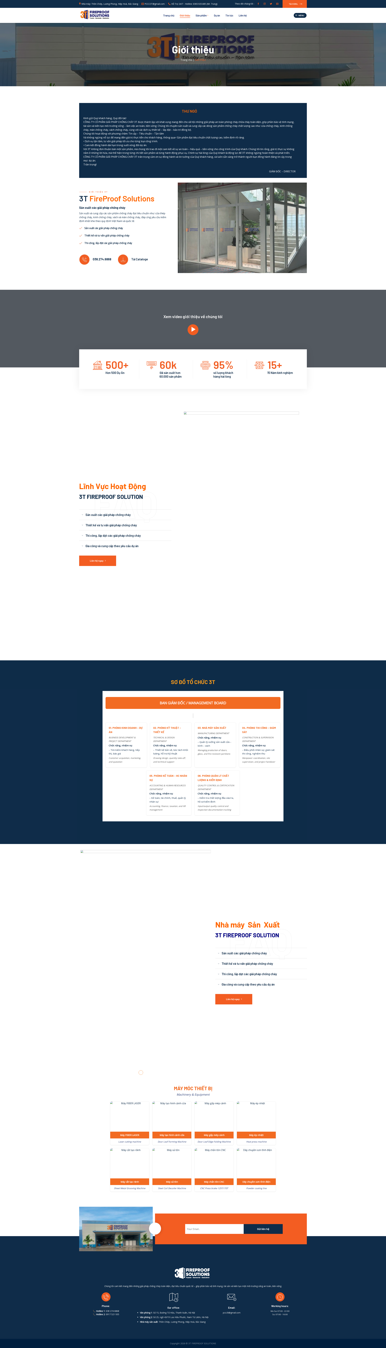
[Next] (204, 899)
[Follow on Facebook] (258, 4)
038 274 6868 (112, 1182)
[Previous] (87, 899)
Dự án (217, 15)
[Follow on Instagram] (265, 4)
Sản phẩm (201, 15)
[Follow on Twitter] (271, 4)
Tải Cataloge (139, 259)
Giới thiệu (185, 15)
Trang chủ (168, 15)
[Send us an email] (277, 4)
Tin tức (229, 15)
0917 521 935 (112, 1185)
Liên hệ (243, 15)
